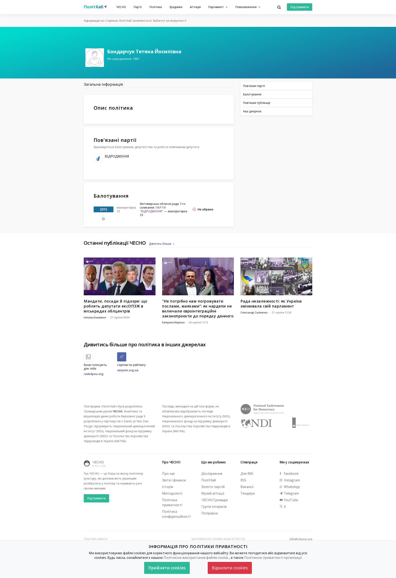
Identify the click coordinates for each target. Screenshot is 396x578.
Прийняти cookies (167, 568)
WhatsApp (291, 486)
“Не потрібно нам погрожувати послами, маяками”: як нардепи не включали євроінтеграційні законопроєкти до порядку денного (197, 308)
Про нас (168, 473)
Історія (167, 486)
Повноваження (246, 7)
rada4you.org (93, 374)
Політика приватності (172, 502)
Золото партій (213, 486)
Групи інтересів (214, 506)
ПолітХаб (208, 480)
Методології (172, 493)
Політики (155, 7)
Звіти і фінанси (174, 480)
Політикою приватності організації (273, 557)
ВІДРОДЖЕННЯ (117, 156)
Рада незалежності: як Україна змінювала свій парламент (271, 304)
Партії (137, 7)
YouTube (290, 500)
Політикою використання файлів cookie (196, 557)
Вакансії (246, 486)
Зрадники (175, 7)
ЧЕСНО (121, 7)
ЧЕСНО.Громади (214, 500)
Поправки (209, 513)
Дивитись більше (160, 244)
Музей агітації (212, 493)
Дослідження (211, 473)
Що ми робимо (213, 462)
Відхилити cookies (230, 568)
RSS (243, 480)
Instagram (291, 480)
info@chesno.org (301, 539)
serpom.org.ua (127, 370)
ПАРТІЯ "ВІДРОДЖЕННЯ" (153, 209)
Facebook (291, 473)
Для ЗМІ (246, 473)
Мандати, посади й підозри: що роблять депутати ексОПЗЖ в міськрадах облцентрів (115, 306)
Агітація (195, 7)
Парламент (216, 7)
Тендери (247, 493)
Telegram (291, 493)
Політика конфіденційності (176, 514)
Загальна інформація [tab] (103, 84)
